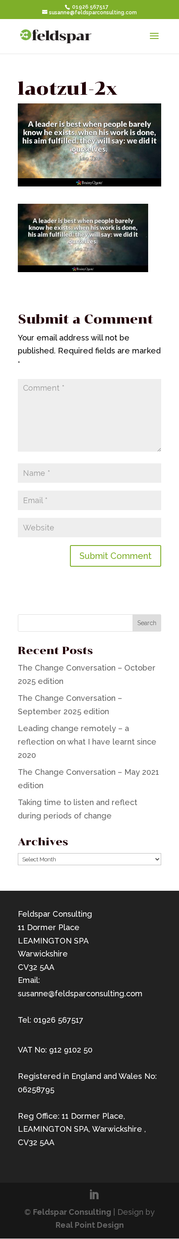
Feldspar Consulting (72, 1212)
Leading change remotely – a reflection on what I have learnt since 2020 (87, 741)
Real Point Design (90, 1224)
